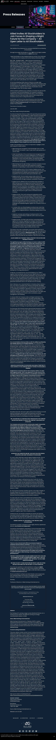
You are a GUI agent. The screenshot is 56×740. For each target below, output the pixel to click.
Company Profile (25, 718)
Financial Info (29, 1)
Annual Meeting (24, 3)
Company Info (23, 1)
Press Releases (20, 27)
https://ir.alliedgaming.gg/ (22, 102)
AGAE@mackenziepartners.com (19, 571)
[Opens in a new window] (20, 731)
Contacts (33, 718)
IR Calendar (27, 27)
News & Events (17, 1)
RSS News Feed (40, 718)
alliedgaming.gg (14, 627)
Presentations (35, 27)
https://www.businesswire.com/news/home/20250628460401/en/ (26, 695)
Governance (46, 1)
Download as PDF (42, 45)
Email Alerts (42, 27)
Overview (11, 1)
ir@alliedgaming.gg (15, 701)
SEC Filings (41, 1)
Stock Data (35, 1)
